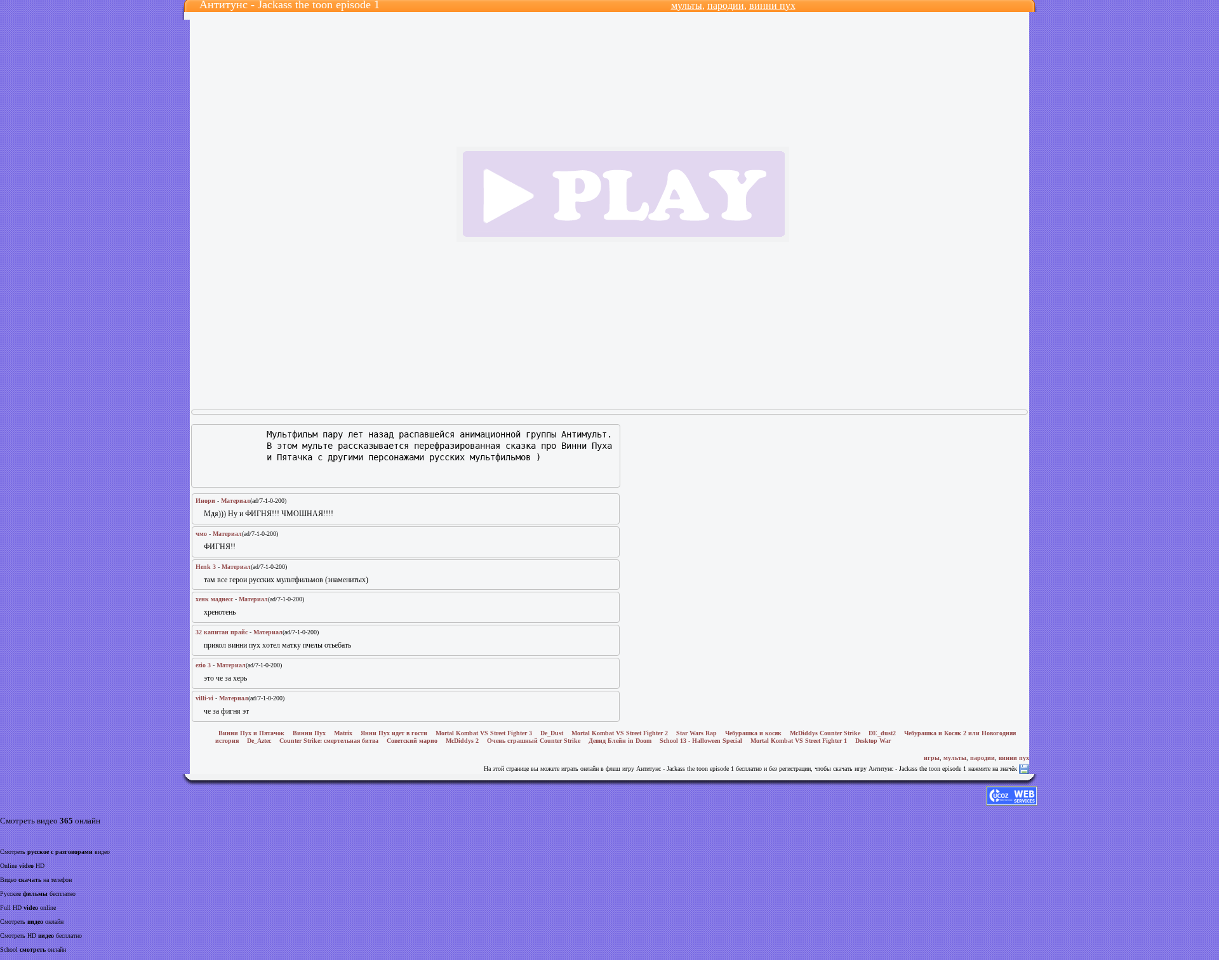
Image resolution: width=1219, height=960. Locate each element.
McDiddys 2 (462, 740)
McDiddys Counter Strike (825, 733)
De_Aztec (259, 740)
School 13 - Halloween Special (701, 740)
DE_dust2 (882, 733)
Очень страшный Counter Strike (533, 740)
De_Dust (551, 733)
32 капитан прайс (222, 632)
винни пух (772, 5)
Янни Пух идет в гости (394, 733)
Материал (235, 500)
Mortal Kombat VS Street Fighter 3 (484, 733)
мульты (686, 5)
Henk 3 (206, 566)
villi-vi (204, 698)
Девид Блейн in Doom (620, 740)
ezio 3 (203, 665)
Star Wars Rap (696, 733)
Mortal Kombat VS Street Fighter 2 (619, 733)
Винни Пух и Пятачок (251, 733)
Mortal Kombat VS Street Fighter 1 (798, 740)
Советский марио (412, 740)
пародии (725, 5)
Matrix (343, 733)
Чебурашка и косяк (753, 733)
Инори (205, 500)
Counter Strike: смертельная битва (328, 740)
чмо (201, 533)
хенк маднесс (214, 599)
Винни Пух (309, 733)
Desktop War (873, 740)
